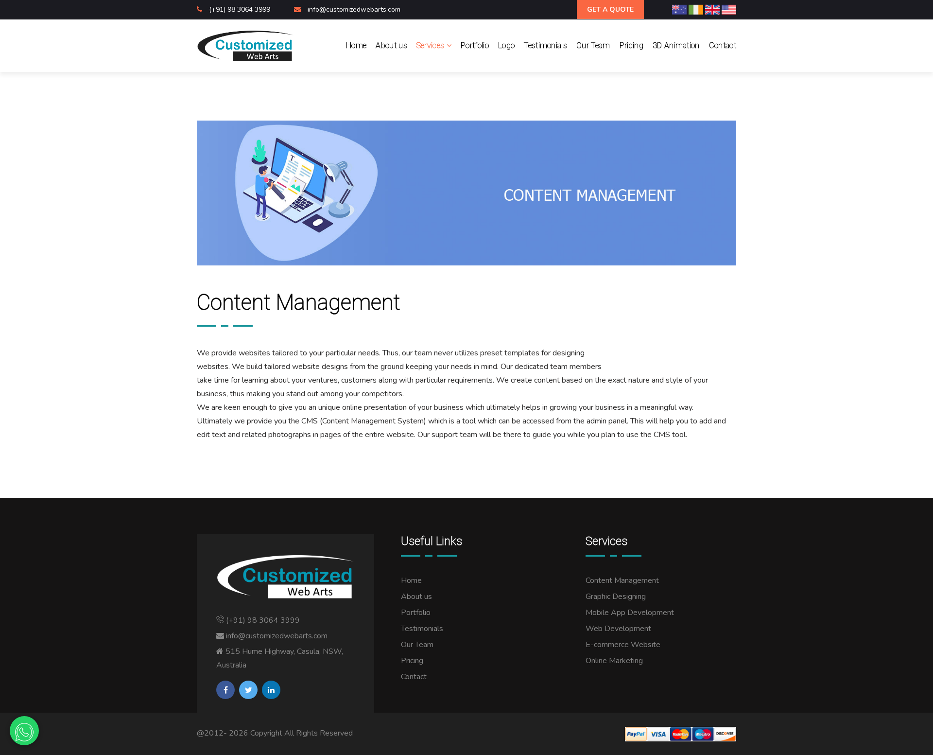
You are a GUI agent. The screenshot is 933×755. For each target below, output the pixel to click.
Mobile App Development (630, 612)
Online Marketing (614, 660)
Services (431, 45)
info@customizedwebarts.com (354, 9)
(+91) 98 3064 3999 (240, 9)
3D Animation (676, 45)
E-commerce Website (623, 644)
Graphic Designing (616, 596)
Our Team (593, 45)
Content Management (622, 580)
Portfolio (475, 45)
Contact (722, 45)
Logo (506, 45)
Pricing (631, 45)
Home (356, 45)
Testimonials (545, 45)
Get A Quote (610, 9)
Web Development (618, 628)
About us (391, 45)
